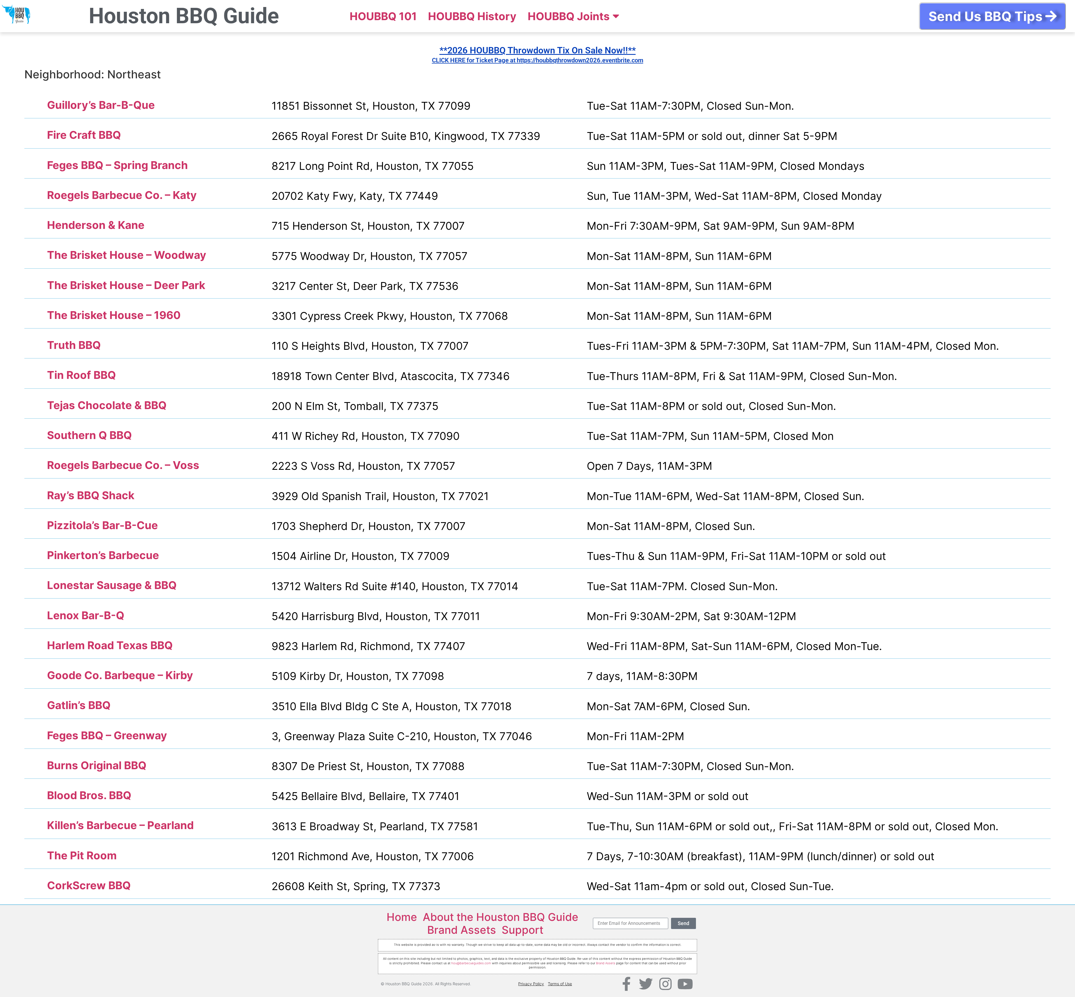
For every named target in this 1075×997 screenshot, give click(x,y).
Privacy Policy (531, 983)
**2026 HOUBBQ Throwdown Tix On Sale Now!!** (538, 50)
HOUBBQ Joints (569, 16)
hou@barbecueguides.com (471, 963)
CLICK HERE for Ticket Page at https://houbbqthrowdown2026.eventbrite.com (537, 60)
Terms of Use (560, 983)
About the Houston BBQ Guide (500, 917)
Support (522, 929)
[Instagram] (665, 984)
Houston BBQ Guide (184, 16)
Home (402, 917)
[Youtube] (685, 984)
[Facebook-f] (626, 984)
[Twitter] (646, 984)
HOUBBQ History (472, 16)
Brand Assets (461, 929)
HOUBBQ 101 (383, 16)
